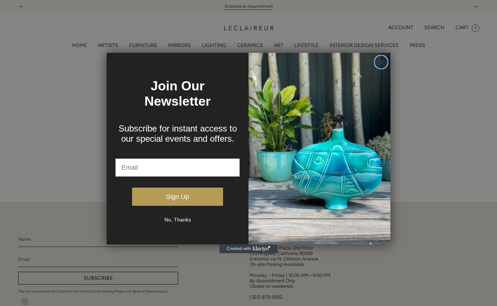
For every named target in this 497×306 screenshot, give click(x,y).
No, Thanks (177, 220)
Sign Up (177, 196)
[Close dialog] (381, 62)
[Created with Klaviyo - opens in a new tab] (248, 248)
